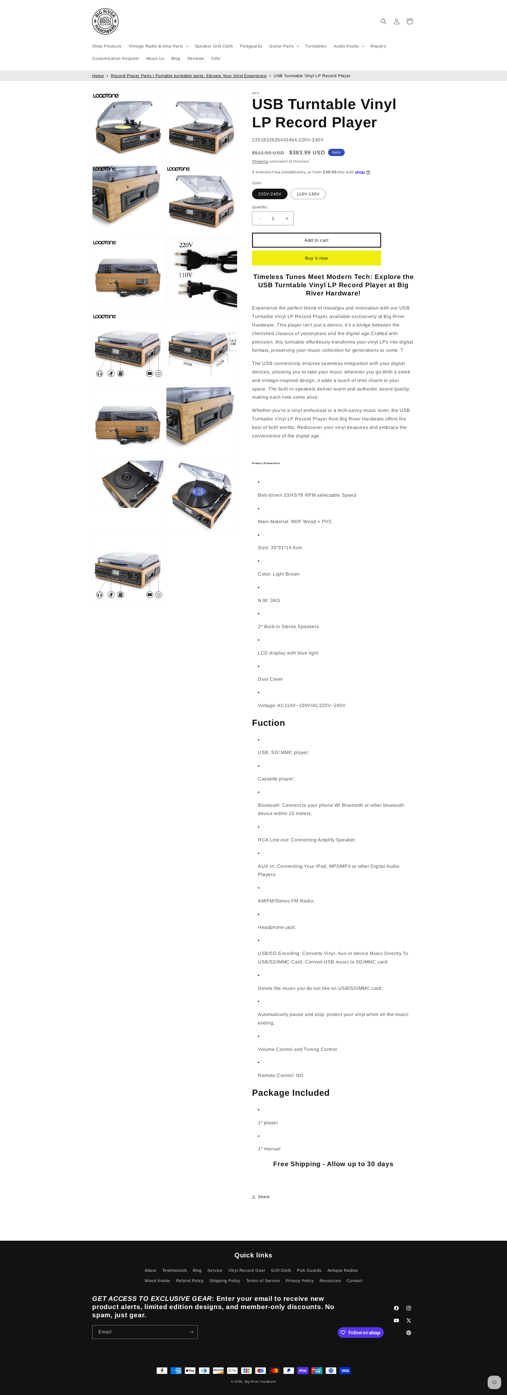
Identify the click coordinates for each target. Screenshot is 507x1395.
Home (98, 75)
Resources (330, 1280)
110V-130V (308, 194)
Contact (354, 1280)
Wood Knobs (157, 1280)
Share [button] (264, 1196)
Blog (197, 1270)
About (150, 1270)
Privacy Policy (300, 1280)
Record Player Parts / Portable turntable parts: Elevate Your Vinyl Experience (189, 75)
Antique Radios (342, 1270)
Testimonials (174, 1270)
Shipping (260, 161)
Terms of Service (263, 1280)
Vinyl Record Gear (246, 1270)
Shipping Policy (224, 1280)
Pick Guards (309, 1270)
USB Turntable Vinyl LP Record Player (312, 75)
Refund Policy (190, 1280)
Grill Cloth (281, 1270)
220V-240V (269, 194)
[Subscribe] (191, 1332)
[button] (158, 46)
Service (214, 1270)
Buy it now (316, 258)
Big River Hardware (260, 1381)
